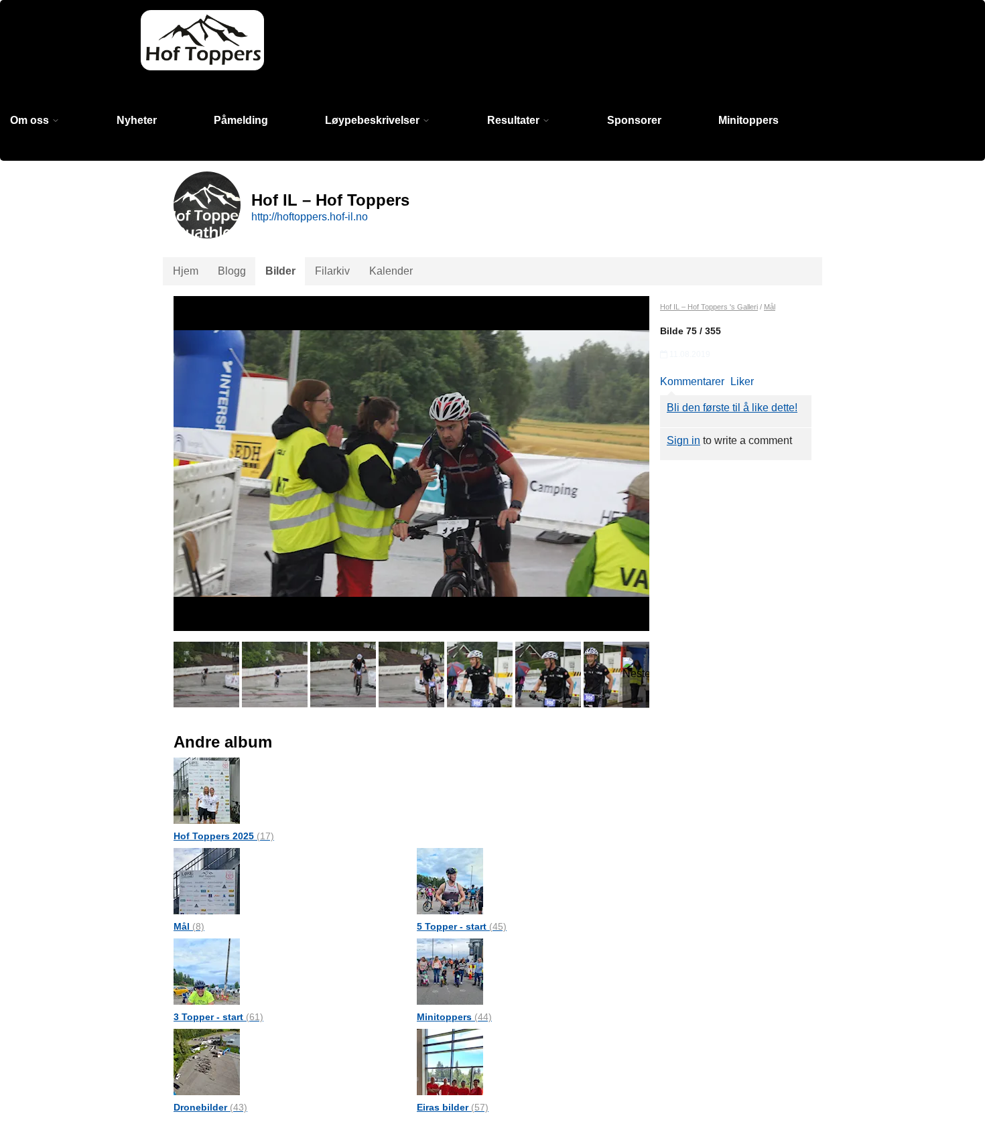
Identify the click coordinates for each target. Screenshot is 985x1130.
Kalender (391, 271)
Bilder (280, 271)
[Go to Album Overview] (207, 790)
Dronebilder (210, 1107)
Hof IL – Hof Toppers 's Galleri (709, 307)
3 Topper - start (218, 1016)
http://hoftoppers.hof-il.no (309, 216)
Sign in (683, 440)
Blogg (232, 271)
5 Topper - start (462, 926)
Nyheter (137, 120)
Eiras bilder (452, 1107)
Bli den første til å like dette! (732, 407)
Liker (742, 381)
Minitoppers (748, 120)
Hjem (185, 271)
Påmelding (241, 120)
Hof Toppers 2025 (224, 836)
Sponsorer (634, 120)
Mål (189, 926)
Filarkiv (332, 271)
